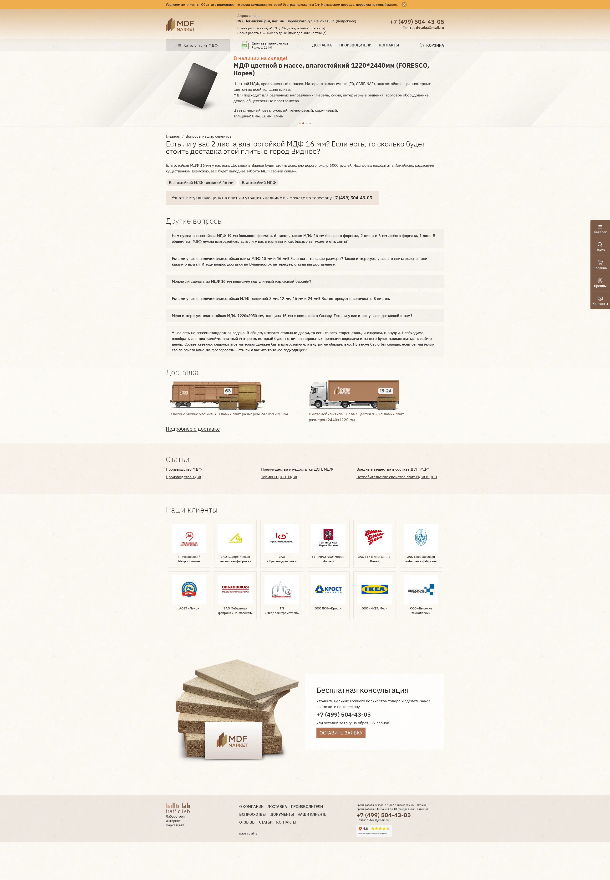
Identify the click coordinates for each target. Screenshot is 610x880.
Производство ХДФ (183, 476)
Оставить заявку (341, 732)
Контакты (389, 45)
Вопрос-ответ (253, 814)
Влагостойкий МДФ (259, 182)
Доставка (322, 45)
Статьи (265, 822)
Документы (282, 814)
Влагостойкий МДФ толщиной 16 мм (201, 182)
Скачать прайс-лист (270, 43)
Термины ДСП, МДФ (279, 476)
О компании (251, 807)
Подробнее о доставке (193, 429)
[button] (300, 123)
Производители (355, 45)
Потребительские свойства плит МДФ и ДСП (396, 476)
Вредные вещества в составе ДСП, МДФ (393, 469)
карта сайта (248, 833)
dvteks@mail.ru (430, 27)
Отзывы (247, 822)
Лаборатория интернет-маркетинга (176, 820)
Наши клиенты (312, 814)
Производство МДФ (184, 469)
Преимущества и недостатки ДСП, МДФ (297, 469)
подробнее (346, 21)
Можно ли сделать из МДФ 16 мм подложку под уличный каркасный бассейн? (241, 281)
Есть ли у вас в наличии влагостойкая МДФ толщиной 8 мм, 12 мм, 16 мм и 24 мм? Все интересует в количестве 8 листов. (281, 298)
